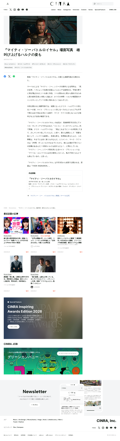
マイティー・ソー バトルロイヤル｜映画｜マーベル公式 (49, 196)
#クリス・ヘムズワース (24, 64)
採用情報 (23, 435)
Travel (15, 422)
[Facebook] (19, 10)
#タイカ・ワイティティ (69, 64)
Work (60, 419)
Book (44, 419)
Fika (14, 427)
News (59, 10)
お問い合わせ (49, 435)
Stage (40, 419)
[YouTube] (22, 9)
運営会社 (16, 435)
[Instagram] (15, 10)
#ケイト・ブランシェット (54, 64)
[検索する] (94, 3)
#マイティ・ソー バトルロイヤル (23, 67)
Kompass (20, 427)
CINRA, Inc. (106, 421)
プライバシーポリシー (60, 435)
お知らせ (41, 435)
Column (83, 10)
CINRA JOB (112, 10)
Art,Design (22, 419)
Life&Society (52, 419)
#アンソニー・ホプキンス (38, 64)
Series (90, 10)
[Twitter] (11, 10)
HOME (5, 208)
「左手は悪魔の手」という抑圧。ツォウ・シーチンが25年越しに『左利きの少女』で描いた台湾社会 (43, 240)
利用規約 (71, 435)
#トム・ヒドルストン (10, 64)
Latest (53, 10)
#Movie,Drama (8, 67)
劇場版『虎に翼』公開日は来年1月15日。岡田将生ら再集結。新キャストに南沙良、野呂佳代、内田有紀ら (16, 279)
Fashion (21, 422)
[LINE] (27, 10)
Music (15, 419)
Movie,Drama (12, 208)
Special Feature (100, 10)
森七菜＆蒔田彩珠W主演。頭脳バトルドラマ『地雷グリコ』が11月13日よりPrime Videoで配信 (16, 240)
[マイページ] (8, 4)
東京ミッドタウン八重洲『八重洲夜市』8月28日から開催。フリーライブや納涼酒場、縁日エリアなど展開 (69, 240)
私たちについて (8, 435)
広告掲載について (32, 435)
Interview (76, 10)
